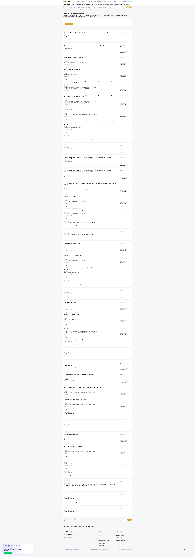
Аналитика (74, 4)
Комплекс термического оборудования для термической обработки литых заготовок (81, 339)
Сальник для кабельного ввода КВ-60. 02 (72, 69)
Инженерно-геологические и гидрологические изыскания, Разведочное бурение (79, 189)
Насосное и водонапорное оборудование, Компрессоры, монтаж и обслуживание (79, 332)
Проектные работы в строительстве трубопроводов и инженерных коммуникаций (80, 87)
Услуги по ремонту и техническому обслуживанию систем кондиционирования (79, 362)
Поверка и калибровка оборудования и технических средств (75, 380)
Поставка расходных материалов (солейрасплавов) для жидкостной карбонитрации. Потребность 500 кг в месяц (86, 45)
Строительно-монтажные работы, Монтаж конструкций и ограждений (77, 500)
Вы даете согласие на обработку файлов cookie (13, 546)
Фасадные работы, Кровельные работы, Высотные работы (75, 201)
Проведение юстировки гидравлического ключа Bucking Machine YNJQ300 (78, 374)
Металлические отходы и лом (69, 488)
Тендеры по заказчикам (120, 540)
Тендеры (68, 4)
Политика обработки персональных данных (99, 549)
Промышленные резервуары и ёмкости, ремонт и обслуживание (76, 88)
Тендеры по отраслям (120, 537)
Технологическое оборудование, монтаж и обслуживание (75, 62)
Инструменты (67, 379)
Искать (128, 7)
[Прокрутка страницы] (184, 549)
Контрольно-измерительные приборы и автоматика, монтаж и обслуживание (79, 416)
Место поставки (67, 35)
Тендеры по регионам (120, 533)
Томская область (104, 484)
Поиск (64, 4)
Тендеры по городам (120, 535)
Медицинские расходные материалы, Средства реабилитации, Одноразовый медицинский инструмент (84, 50)
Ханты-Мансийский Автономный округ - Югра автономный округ (82, 198)
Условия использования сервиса (125, 549)
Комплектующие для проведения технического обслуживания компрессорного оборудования (82, 387)
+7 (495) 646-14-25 (68, 537)
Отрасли (65, 49)
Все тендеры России (120, 542)
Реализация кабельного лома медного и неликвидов (74, 481)
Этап (111, 19)
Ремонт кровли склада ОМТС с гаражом (72, 208)
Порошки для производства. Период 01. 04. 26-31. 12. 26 (75, 399)
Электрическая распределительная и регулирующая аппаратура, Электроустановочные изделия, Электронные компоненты (87, 513)
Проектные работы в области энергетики (72, 163)
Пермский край (70, 36)
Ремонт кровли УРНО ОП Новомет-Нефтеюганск (73, 255)
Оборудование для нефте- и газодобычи (71, 272)
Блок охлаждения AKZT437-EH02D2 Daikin (72, 243)
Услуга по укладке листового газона (71, 314)
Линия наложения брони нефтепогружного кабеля (74, 470)
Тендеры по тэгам (119, 538)
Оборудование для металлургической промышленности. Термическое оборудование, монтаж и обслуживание (85, 139)
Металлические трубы (68, 463)
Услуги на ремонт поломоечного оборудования (73, 57)
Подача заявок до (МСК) (124, 51)
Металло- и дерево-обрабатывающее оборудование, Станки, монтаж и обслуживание (80, 114)
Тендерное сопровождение (87, 4)
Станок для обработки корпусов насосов (72, 326)
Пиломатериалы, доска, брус (70, 302)
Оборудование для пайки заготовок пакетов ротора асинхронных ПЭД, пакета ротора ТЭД (82, 267)
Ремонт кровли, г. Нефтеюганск (70, 196)
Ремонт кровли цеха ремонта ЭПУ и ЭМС (72, 231)
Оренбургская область (96, 484)
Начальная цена (122, 32)
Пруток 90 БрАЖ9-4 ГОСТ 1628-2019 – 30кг (72, 434)
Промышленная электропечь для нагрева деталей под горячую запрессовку (79, 133)
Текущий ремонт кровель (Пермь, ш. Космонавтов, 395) (75, 290)
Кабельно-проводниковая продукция (71, 74)
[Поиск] (74, 1)
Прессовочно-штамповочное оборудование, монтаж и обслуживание (77, 355)
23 (74, 519)
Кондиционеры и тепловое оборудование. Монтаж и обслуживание (77, 248)
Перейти (129, 519)
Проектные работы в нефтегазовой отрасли (72, 127)
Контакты (79, 4)
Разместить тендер (109, 4)
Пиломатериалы (67, 307)
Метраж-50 (66, 410)
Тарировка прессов (68, 350)
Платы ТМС (66, 508)
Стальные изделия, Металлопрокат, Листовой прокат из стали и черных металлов (79, 404)
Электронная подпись (99, 4)
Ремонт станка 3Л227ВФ (69, 109)
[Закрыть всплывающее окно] (31, 545)
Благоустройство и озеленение (70, 319)
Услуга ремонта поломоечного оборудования (73, 145)
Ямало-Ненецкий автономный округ (89, 485)
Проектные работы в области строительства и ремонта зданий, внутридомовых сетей (80, 502)
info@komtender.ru (68, 539)
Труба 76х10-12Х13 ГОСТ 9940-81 (70, 458)
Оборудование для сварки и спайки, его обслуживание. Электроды (76, 38)
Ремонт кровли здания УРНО (70, 219)
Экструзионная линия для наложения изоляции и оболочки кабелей (77, 422)
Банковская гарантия (118, 4)
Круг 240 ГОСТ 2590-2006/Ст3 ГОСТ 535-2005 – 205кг (74, 446)
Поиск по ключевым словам (69, 19)
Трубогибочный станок (68, 278)
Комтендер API (127, 4)
